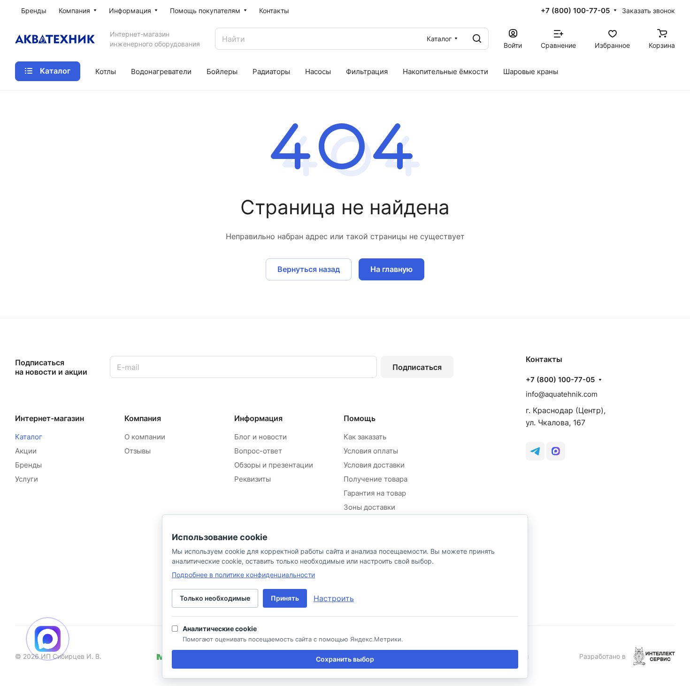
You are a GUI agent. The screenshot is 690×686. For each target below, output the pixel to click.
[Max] (555, 451)
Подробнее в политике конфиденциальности (243, 575)
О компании (144, 436)
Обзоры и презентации (273, 464)
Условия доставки (374, 464)
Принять (285, 598)
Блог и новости (260, 436)
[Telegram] (535, 451)
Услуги (26, 479)
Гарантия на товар (375, 493)
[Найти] (477, 39)
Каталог (28, 436)
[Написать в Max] (48, 639)
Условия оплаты (371, 450)
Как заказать (365, 436)
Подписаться (417, 367)
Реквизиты (252, 479)
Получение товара (375, 479)
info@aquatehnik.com (562, 394)
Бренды (28, 464)
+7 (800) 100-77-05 (575, 11)
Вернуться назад (308, 269)
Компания (142, 418)
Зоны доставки (369, 507)
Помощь (360, 418)
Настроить (334, 598)
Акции (26, 450)
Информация (258, 418)
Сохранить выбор (345, 659)
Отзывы (137, 450)
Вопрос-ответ (258, 450)
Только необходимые (215, 598)
